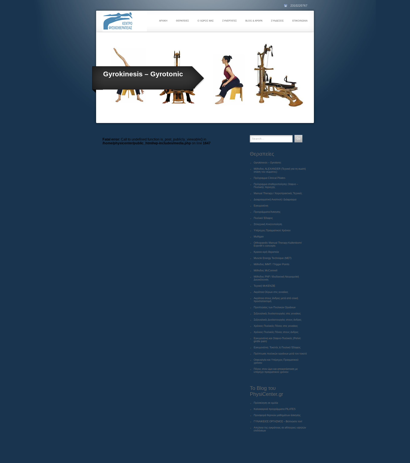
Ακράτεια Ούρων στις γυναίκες (271, 292)
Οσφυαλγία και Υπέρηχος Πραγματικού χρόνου (276, 361)
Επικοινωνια (300, 20)
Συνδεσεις (277, 20)
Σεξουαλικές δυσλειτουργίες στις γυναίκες (277, 313)
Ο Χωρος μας (206, 20)
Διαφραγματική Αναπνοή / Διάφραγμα (275, 199)
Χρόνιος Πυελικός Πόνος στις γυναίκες (276, 325)
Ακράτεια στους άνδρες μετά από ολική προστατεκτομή (276, 300)
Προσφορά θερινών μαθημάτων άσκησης (277, 415)
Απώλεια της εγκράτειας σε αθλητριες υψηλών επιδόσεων (280, 429)
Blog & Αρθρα (253, 20)
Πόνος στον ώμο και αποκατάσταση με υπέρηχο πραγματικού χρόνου (276, 370)
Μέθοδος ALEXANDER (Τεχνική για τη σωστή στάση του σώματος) (280, 170)
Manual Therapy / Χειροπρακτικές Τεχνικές (278, 193)
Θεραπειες (182, 20)
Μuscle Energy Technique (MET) (272, 258)
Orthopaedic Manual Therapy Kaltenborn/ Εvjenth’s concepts (278, 244)
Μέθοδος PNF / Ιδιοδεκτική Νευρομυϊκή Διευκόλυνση (276, 278)
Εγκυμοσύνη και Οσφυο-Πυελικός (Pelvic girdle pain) (277, 340)
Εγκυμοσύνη (261, 205)
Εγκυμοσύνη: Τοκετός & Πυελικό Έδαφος (277, 347)
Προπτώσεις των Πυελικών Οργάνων (275, 307)
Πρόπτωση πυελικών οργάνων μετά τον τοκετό (280, 353)
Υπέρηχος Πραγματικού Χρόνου (272, 230)
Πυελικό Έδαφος (263, 218)
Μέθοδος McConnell (265, 270)
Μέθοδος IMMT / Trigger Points (271, 264)
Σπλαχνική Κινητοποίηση (268, 224)
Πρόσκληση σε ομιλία (266, 402)
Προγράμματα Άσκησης (267, 211)
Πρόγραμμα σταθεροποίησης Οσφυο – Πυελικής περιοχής (276, 186)
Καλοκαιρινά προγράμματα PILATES (275, 409)
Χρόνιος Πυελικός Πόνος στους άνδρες (276, 332)
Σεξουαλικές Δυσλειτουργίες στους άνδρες (278, 319)
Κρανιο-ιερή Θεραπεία (266, 251)
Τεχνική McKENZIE (264, 285)
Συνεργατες (229, 20)
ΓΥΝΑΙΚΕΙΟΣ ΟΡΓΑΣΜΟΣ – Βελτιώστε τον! (278, 421)
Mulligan (259, 236)
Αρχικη (163, 20)
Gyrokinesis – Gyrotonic (267, 162)
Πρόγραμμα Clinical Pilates (269, 178)
